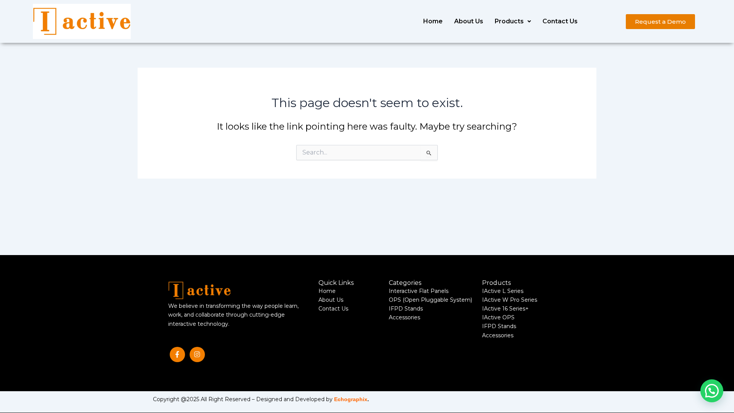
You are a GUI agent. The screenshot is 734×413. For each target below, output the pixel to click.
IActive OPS (498, 317)
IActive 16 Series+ (505, 308)
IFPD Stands (406, 308)
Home (433, 21)
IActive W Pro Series (509, 299)
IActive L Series (502, 291)
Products (509, 21)
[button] (513, 21)
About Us (468, 21)
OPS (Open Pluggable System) (430, 299)
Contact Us (560, 21)
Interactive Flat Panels (418, 291)
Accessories (404, 317)
